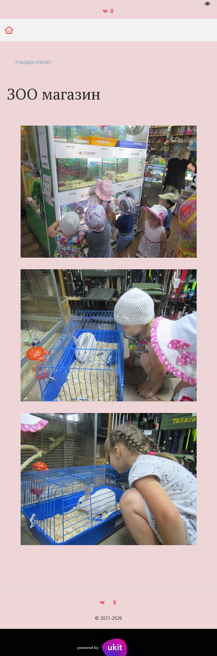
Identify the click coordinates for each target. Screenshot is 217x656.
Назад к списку (34, 62)
